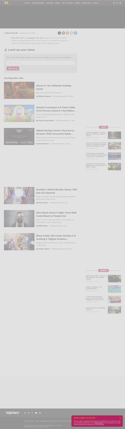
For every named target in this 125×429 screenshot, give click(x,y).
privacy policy (99, 423)
